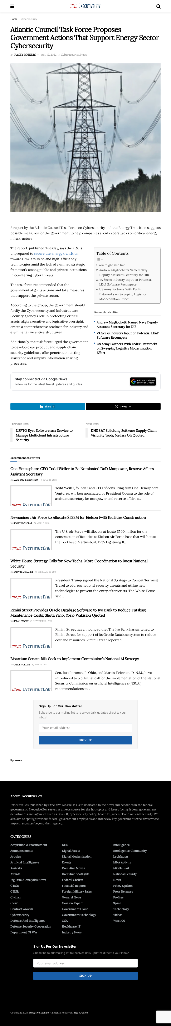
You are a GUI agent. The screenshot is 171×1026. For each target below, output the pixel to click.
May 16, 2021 (40, 664)
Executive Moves (73, 868)
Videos (117, 915)
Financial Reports (74, 886)
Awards (15, 874)
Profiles (118, 897)
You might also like (112, 265)
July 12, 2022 (49, 54)
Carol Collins (22, 664)
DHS (65, 845)
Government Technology (79, 915)
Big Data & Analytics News (28, 880)
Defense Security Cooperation (30, 926)
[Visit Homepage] (85, 6)
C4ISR (14, 886)
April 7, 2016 (42, 523)
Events (66, 862)
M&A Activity (122, 862)
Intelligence (121, 845)
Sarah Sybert (21, 621)
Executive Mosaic (39, 1012)
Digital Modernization (77, 856)
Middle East (121, 868)
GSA (65, 921)
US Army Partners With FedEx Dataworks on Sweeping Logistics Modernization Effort (123, 294)
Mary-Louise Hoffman (26, 480)
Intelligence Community (130, 851)
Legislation (120, 856)
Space (117, 903)
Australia (16, 868)
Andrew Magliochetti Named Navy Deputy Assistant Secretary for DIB (124, 272)
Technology (121, 909)
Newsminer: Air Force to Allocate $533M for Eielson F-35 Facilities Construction (78, 517)
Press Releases (123, 891)
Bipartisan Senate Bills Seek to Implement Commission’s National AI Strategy (74, 658)
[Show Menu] (12, 6)
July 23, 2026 (50, 480)
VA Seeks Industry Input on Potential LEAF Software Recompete (125, 282)
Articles (15, 856)
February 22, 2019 (47, 572)
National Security (125, 874)
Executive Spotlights (75, 874)
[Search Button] (158, 6)
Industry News (72, 932)
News (83, 54)
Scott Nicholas (23, 523)
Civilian (15, 897)
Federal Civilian (72, 880)
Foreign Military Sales (77, 891)
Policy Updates (123, 886)
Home (14, 18)
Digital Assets (71, 851)
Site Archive (81, 1012)
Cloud (14, 903)
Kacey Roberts (25, 54)
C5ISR (14, 891)
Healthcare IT (71, 926)
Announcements (21, 851)
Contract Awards (21, 909)
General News (71, 897)
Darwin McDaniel (23, 572)
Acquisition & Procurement (28, 845)
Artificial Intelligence (24, 862)
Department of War (23, 932)
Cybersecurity (29, 18)
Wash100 (119, 921)
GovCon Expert (72, 903)
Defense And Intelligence (27, 921)
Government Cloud (75, 909)
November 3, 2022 (42, 621)
